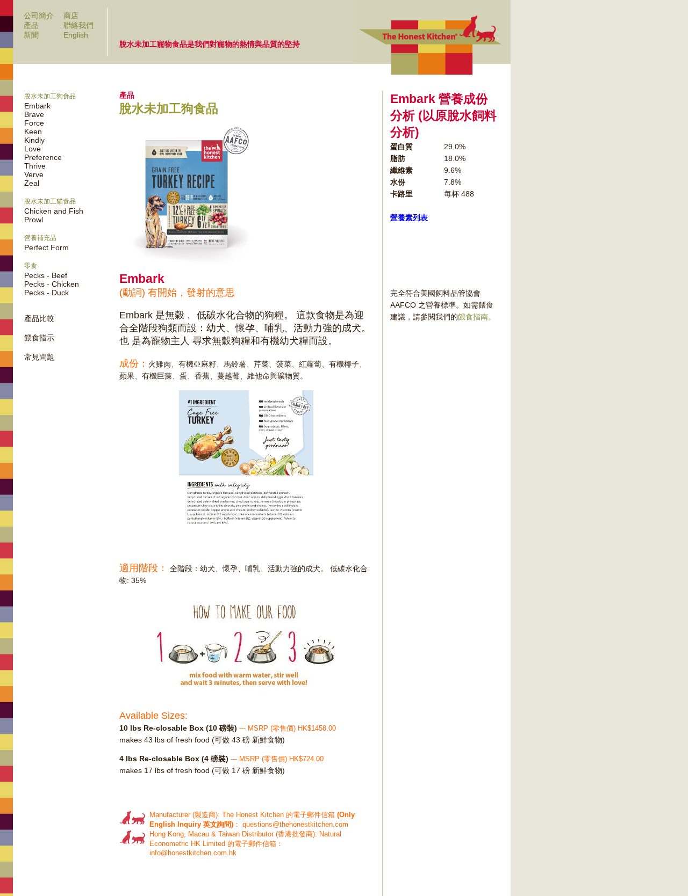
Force (34, 123)
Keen (33, 131)
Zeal (31, 183)
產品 (31, 25)
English (75, 35)
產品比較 (39, 318)
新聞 (31, 35)
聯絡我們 (78, 25)
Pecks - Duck (46, 292)
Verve (34, 174)
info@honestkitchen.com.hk (192, 853)
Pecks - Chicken (51, 284)
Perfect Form (46, 247)
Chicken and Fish (53, 211)
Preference (43, 157)
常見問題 (39, 357)
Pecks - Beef (45, 275)
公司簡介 (39, 15)
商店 (70, 15)
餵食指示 (39, 337)
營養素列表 (409, 217)
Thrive (35, 166)
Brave (34, 114)
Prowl (33, 219)
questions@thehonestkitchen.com (295, 824)
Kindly (34, 140)
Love (32, 148)
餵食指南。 (477, 316)
